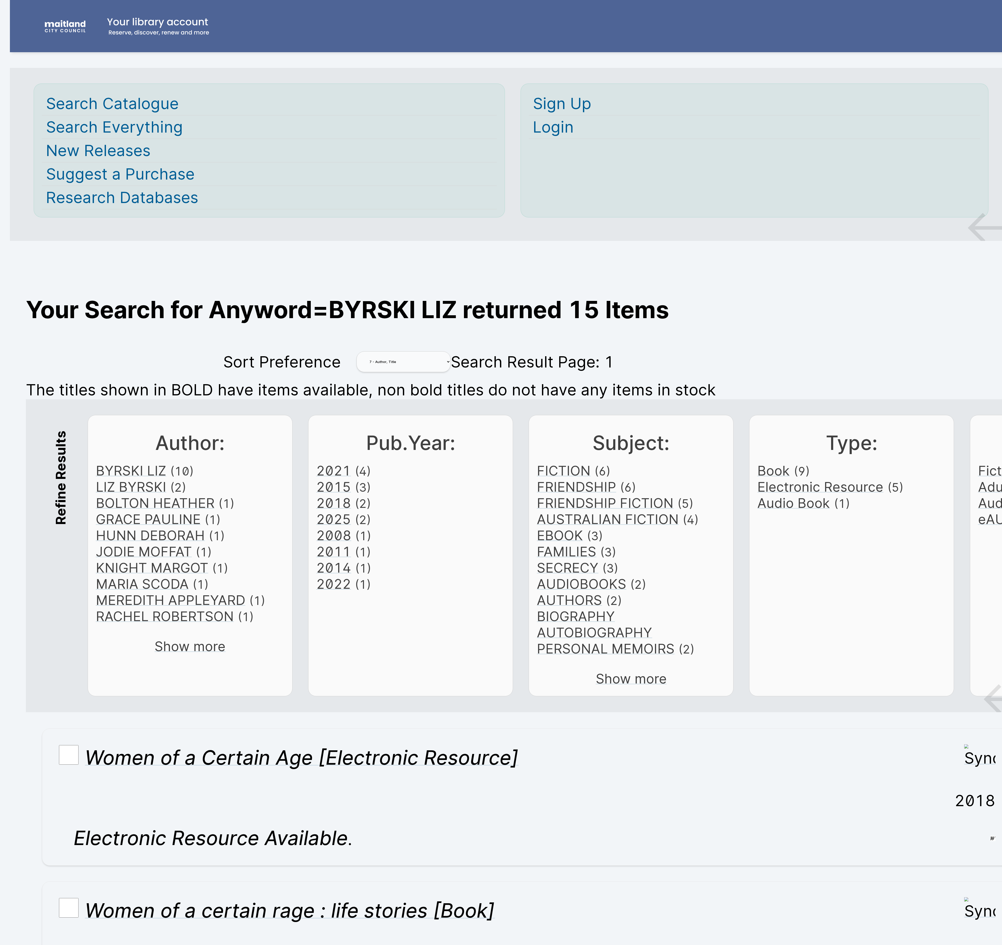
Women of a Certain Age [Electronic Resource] (301, 757)
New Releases (98, 150)
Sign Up (562, 103)
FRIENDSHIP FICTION (605, 503)
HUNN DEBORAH (150, 535)
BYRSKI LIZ (131, 470)
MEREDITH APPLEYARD (170, 600)
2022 (333, 584)
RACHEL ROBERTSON (165, 616)
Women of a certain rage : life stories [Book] (290, 910)
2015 (333, 487)
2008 (333, 535)
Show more (189, 646)
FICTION (564, 470)
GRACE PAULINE (148, 519)
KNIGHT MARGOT (152, 568)
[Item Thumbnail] (979, 758)
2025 (333, 519)
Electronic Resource (820, 487)
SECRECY (567, 568)
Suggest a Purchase (120, 173)
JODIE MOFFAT (144, 551)
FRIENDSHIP (576, 487)
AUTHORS (569, 600)
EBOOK (560, 535)
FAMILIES (566, 551)
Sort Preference (282, 361)
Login (553, 126)
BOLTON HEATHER (155, 503)
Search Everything (114, 126)
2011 (333, 551)
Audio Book (793, 503)
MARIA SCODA (142, 584)
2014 (333, 568)
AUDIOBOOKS (581, 584)
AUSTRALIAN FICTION (608, 519)
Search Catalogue (112, 103)
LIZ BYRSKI (131, 487)
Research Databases (122, 197)
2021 (333, 470)
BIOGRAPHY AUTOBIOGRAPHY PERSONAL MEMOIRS (606, 632)
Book (773, 470)
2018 (333, 503)
